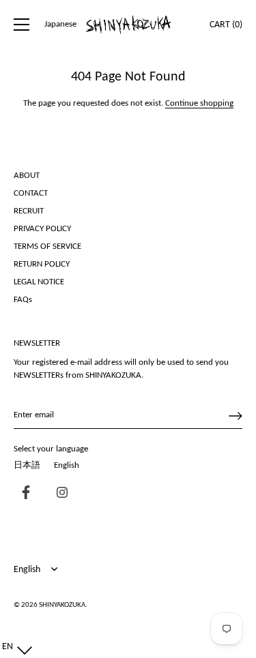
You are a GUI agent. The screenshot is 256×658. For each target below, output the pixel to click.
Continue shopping (199, 103)
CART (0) (226, 25)
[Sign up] (235, 416)
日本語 (27, 465)
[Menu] (22, 25)
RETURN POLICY (42, 264)
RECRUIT (29, 211)
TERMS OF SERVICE (47, 246)
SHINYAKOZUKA (62, 605)
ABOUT (27, 175)
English (66, 465)
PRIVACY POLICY (42, 228)
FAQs (23, 299)
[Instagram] (59, 494)
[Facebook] (22, 494)
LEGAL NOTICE (39, 282)
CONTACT (31, 193)
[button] (14, 647)
